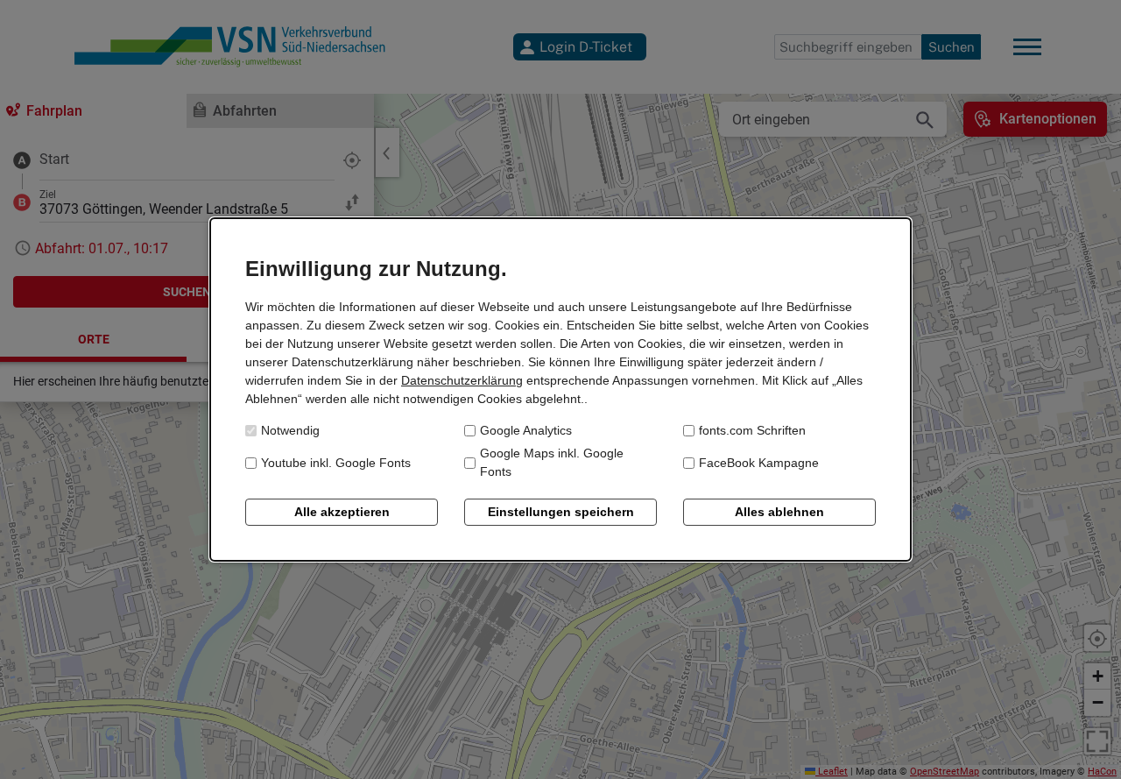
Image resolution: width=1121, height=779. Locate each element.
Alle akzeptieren (342, 512)
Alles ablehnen (779, 512)
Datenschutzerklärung (462, 380)
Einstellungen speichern (561, 512)
